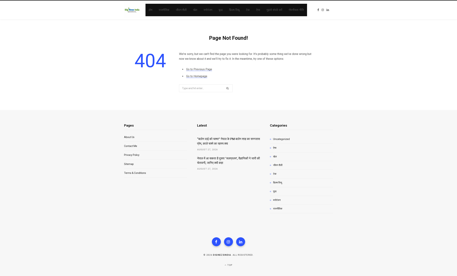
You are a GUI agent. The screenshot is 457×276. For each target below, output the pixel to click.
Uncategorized (281, 139)
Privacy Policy (131, 155)
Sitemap (129, 164)
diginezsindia (222, 255)
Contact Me (130, 146)
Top (229, 265)
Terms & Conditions (135, 173)
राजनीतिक (277, 208)
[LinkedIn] (240, 241)
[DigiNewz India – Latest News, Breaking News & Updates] (132, 10)
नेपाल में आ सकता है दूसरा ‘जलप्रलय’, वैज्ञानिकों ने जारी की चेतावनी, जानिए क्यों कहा (228, 161)
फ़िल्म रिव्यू (277, 182)
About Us (129, 137)
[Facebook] (216, 241)
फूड (275, 191)
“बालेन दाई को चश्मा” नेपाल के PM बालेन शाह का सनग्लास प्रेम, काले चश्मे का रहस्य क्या (228, 141)
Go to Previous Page (199, 69)
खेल (275, 156)
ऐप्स (274, 147)
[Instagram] (228, 241)
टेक (274, 173)
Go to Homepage (196, 76)
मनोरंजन (277, 200)
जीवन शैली (277, 165)
